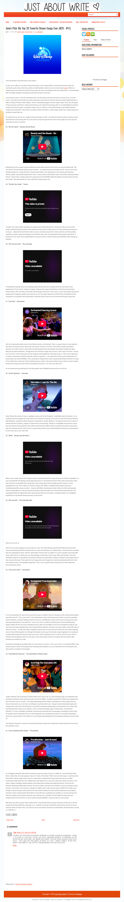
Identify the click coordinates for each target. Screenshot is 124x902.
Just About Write (60, 894)
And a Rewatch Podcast (38, 22)
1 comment (39, 32)
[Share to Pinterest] (16, 814)
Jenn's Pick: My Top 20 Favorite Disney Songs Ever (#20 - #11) (38, 28)
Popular (86, 40)
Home (7, 22)
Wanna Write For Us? (98, 22)
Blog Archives (106, 40)
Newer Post (9, 820)
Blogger (104, 80)
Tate (14, 832)
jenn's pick (20, 32)
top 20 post (28, 32)
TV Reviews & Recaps (19, 22)
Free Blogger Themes (69, 899)
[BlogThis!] (9, 814)
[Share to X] (11, 814)
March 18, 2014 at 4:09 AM (26, 832)
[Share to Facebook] (13, 814)
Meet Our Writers (82, 22)
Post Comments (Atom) (24, 884)
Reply (15, 845)
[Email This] (7, 814)
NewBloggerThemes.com (84, 899)
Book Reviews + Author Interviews (60, 22)
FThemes (41, 899)
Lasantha (59, 899)
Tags (95, 40)
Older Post (76, 820)
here (65, 88)
